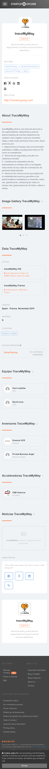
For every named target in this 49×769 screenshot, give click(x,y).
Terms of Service (10, 708)
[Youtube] (5, 88)
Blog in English (34, 674)
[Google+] (14, 83)
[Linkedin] (18, 83)
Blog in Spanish (34, 678)
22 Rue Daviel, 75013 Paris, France (16, 291)
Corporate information (37, 670)
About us (31, 682)
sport (26, 71)
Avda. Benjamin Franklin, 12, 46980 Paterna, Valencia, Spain (17, 274)
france (5, 333)
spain (14, 333)
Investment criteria (10, 701)
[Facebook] (5, 83)
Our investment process (13, 705)
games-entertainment (29, 66)
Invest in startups (10, 677)
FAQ (5, 680)
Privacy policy (9, 728)
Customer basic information (14, 724)
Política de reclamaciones (13, 712)
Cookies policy (9, 732)
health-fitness (11, 66)
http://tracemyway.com (18, 100)
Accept (24, 766)
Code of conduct (10, 720)
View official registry (39, 747)
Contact (31, 686)
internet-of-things (12, 71)
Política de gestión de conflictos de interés (20, 716)
